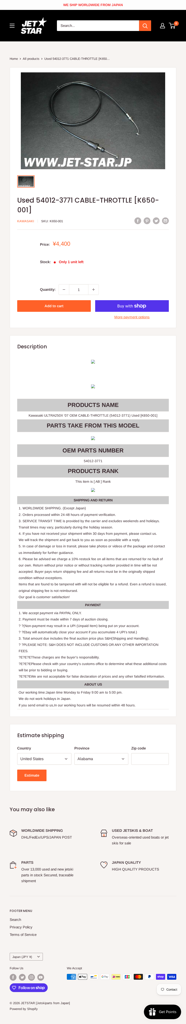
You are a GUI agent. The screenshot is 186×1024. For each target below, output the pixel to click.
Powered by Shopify (24, 1009)
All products (31, 59)
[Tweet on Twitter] (156, 220)
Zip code (138, 748)
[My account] (162, 25)
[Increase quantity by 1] (93, 289)
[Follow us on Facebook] (13, 977)
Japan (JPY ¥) (22, 957)
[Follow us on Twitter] (22, 977)
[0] (172, 26)
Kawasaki (25, 221)
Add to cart (54, 306)
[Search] (145, 25)
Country (24, 748)
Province (81, 748)
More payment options (132, 317)
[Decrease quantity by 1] (64, 289)
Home (14, 59)
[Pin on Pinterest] (147, 220)
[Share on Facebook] (137, 220)
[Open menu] (12, 26)
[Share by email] (165, 220)
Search (15, 919)
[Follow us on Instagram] (31, 977)
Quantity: (48, 289)
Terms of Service (23, 934)
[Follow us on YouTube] (40, 977)
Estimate (31, 775)
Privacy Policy (21, 927)
